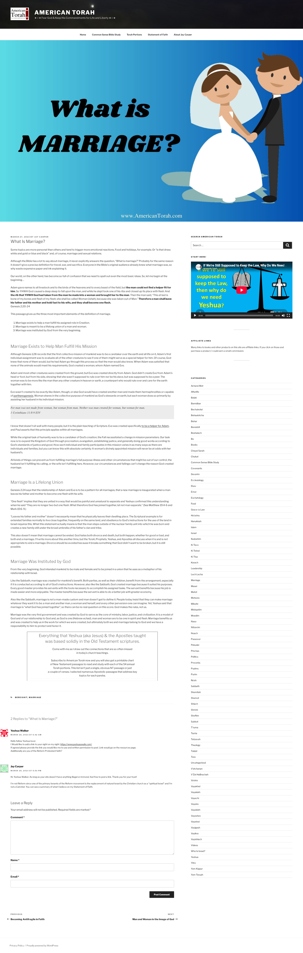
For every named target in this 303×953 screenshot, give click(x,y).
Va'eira (194, 780)
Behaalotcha (197, 415)
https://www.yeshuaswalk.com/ (76, 744)
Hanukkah (196, 521)
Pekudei (195, 645)
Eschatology (197, 497)
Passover (196, 639)
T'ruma (194, 727)
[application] (241, 290)
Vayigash (195, 827)
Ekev (193, 486)
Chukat (194, 456)
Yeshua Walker (20, 730)
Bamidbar (196, 403)
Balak (194, 397)
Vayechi (195, 798)
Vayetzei (195, 821)
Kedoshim (196, 539)
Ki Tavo (195, 545)
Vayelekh (195, 809)
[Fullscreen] (288, 315)
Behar (194, 421)
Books (194, 444)
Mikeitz (194, 603)
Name (15, 860)
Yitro (193, 862)
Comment (18, 817)
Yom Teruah (197, 874)
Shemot (195, 698)
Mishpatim (196, 609)
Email (15, 876)
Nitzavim (195, 627)
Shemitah (196, 692)
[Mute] (283, 315)
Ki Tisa (194, 556)
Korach (194, 562)
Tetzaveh (195, 739)
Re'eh (193, 680)
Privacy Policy (17, 945)
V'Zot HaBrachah (199, 774)
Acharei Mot (197, 385)
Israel (193, 533)
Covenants (196, 468)
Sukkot (194, 721)
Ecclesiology (197, 480)
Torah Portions (134, 34)
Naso (193, 621)
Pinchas (195, 651)
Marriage (35, 697)
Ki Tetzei (195, 550)
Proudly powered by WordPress (42, 945)
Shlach (194, 703)
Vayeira (195, 804)
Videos (194, 845)
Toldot (194, 751)
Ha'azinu (195, 515)
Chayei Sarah (197, 450)
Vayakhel (195, 786)
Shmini (194, 709)
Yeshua (194, 857)
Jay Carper (41, 237)
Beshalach (196, 433)
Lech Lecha (197, 574)
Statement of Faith (158, 34)
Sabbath (195, 686)
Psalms (195, 668)
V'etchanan (196, 768)
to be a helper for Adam (155, 425)
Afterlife (195, 391)
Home (83, 34)
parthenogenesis (23, 395)
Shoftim (195, 715)
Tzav (193, 757)
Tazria (194, 733)
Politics (194, 656)
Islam (193, 527)
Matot (194, 592)
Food (193, 503)
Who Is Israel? (198, 851)
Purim (194, 674)
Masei (194, 586)
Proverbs (195, 662)
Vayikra (195, 833)
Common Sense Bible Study (106, 34)
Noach (194, 633)
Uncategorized (198, 762)
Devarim (195, 474)
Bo (192, 439)
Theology (195, 745)
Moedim (195, 615)
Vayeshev (196, 815)
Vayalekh (195, 792)
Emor (193, 491)
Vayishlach (196, 839)
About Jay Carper (183, 34)
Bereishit (21, 697)
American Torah (64, 12)
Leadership (196, 568)
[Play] (195, 315)
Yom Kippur (197, 868)
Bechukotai (197, 409)
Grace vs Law (198, 509)
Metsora (195, 597)
